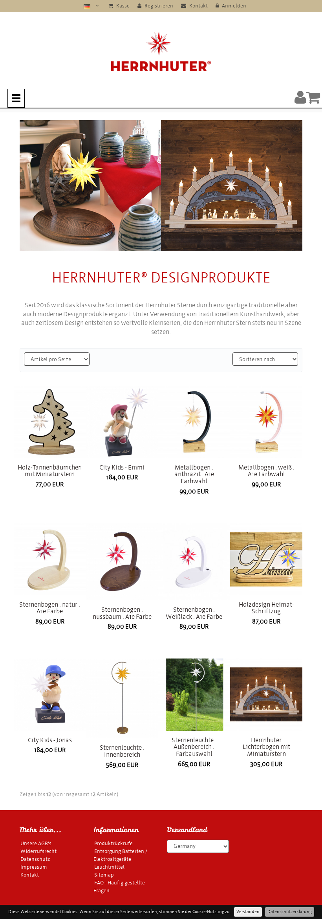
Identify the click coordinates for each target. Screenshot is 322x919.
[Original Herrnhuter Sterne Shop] (161, 51)
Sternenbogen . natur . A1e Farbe (49, 608)
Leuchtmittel (109, 867)
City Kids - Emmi (122, 467)
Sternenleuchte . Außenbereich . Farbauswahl (194, 747)
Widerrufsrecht (38, 851)
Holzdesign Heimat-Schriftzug (266, 608)
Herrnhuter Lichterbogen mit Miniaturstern (266, 747)
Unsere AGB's (35, 843)
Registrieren (158, 6)
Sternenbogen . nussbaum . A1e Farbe (122, 613)
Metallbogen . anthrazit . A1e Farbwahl (194, 474)
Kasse (122, 6)
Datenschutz (35, 859)
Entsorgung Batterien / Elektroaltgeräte (120, 855)
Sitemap (104, 875)
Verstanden (248, 911)
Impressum (33, 867)
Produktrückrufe (113, 843)
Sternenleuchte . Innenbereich (122, 751)
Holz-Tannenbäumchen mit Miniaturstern (50, 471)
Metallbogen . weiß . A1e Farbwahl (266, 471)
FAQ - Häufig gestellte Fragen (119, 886)
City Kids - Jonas (50, 740)
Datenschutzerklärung (289, 911)
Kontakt (198, 6)
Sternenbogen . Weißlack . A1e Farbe (194, 613)
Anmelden (233, 6)
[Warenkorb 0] (313, 97)
